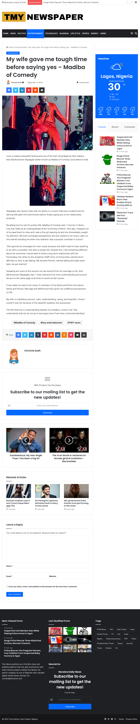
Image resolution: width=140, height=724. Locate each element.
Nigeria (99, 639)
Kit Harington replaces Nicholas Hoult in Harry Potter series (46, 503)
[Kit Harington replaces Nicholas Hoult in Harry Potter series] (47, 491)
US (116, 648)
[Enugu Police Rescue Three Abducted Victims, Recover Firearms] (107, 160)
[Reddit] (35, 90)
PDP (126, 639)
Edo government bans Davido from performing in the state (76, 503)
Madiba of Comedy (25, 322)
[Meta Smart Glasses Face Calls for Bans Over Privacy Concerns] (84, 648)
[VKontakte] (57, 335)
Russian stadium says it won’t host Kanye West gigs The (18, 503)
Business (64, 33)
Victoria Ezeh (16, 82)
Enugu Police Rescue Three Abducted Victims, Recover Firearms (125, 162)
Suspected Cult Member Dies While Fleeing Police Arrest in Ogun (124, 143)
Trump (99, 648)
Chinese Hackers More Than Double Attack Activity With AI (125, 201)
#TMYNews (101, 629)
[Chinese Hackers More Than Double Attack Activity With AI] (107, 200)
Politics (22, 33)
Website (52, 576)
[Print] (84, 335)
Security (129, 643)
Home (5, 33)
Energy (94, 33)
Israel (126, 634)
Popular (102, 127)
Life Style (75, 33)
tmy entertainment (52, 322)
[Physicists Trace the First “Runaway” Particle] (107, 216)
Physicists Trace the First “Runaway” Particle (125, 217)
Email (9, 576)
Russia (120, 643)
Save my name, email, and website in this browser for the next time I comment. (43, 586)
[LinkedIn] (22, 90)
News (13, 33)
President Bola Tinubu (105, 643)
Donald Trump (102, 634)
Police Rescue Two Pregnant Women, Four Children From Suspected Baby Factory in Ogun (82, 2)
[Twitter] (15, 90)
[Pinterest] (28, 90)
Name (9, 566)
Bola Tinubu (121, 629)
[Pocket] (71, 335)
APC (111, 629)
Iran (118, 634)
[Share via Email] (42, 90)
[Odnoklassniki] (64, 335)
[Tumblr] (38, 335)
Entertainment (35, 33)
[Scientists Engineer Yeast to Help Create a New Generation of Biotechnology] (70, 648)
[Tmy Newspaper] (43, 17)
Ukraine (109, 648)
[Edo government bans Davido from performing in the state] (76, 491)
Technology (51, 33)
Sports (85, 33)
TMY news (75, 322)
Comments (129, 127)
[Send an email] (23, 82)
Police (134, 639)
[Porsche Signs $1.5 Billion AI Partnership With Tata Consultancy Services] (55, 648)
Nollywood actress (113, 639)
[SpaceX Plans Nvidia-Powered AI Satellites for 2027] (84, 640)
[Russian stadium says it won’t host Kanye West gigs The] (18, 491)
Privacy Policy (131, 719)
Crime (103, 33)
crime (132, 629)
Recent (115, 127)
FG (112, 634)
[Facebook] (9, 90)
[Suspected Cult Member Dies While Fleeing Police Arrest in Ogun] (107, 141)
